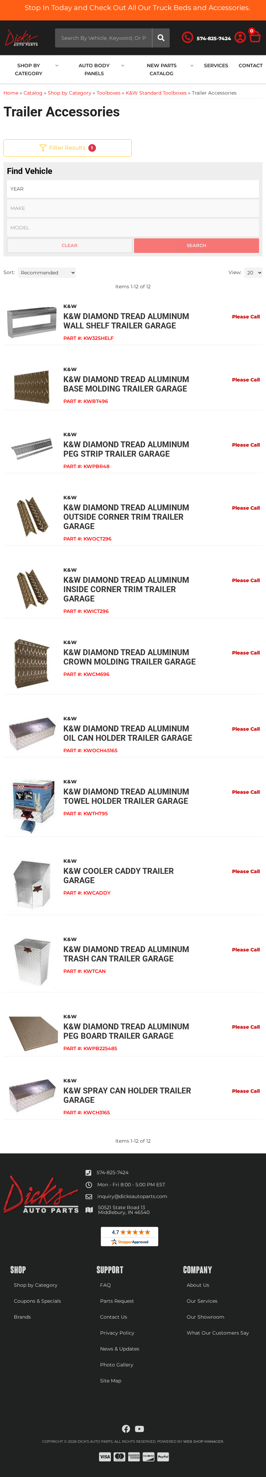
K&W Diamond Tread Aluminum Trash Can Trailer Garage (126, 954)
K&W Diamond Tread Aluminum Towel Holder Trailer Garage (126, 796)
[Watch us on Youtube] (139, 1429)
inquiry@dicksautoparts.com (132, 1196)
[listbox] (133, 189)
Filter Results (71, 147)
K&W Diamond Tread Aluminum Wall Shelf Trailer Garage (126, 321)
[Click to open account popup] (240, 38)
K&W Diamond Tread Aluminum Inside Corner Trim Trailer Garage (126, 589)
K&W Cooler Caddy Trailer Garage (118, 876)
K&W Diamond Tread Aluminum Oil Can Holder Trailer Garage (127, 733)
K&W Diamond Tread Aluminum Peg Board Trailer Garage (126, 1031)
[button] (112, 37)
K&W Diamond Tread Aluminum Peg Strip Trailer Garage (126, 449)
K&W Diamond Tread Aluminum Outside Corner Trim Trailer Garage (126, 517)
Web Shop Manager (203, 1441)
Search (196, 245)
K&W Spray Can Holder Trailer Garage (127, 1095)
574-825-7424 (112, 1172)
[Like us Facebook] (126, 1429)
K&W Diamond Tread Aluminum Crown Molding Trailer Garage (129, 657)
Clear (70, 245)
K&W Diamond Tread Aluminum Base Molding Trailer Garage (126, 384)
